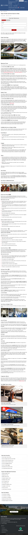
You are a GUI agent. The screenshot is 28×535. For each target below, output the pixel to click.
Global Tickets (22, 7)
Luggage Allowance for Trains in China (7, 445)
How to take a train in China (6, 403)
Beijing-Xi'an (11, 72)
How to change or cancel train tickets (7, 424)
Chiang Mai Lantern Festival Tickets (14, 7)
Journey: (3, 22)
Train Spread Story (4, 529)
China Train (4, 20)
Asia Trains (8, 20)
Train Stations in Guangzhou (6, 497)
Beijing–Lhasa (12, 103)
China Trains (5, 11)
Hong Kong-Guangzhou (18, 72)
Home (2, 11)
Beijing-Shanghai (6, 72)
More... (20, 519)
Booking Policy (4, 532)
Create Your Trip (14, 511)
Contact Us (17, 1)
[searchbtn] (23, 0)
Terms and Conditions (5, 530)
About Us (13, 9)
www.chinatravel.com (7, 520)
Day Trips (10, 9)
